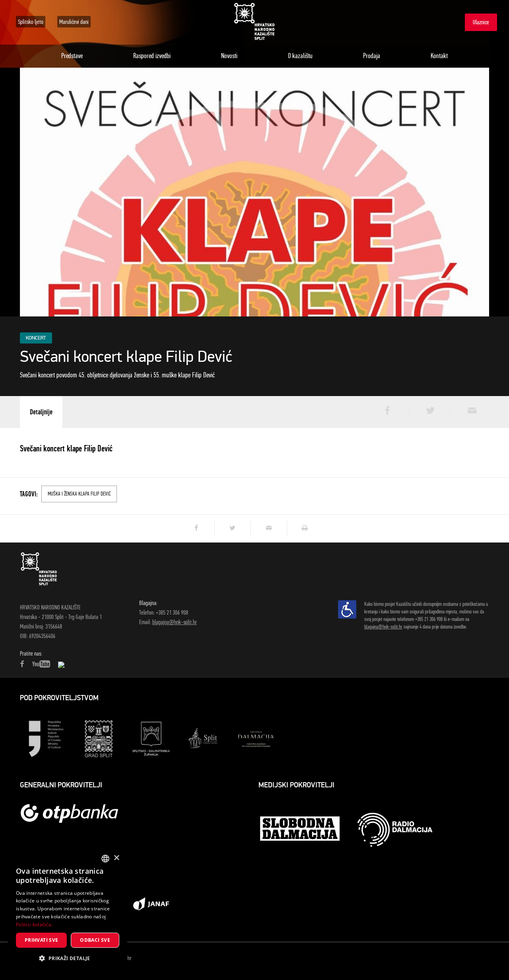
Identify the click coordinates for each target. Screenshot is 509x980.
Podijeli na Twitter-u (428, 410)
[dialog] (67, 910)
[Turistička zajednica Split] (203, 738)
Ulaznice (481, 22)
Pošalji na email (469, 410)
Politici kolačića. (34, 924)
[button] (67, 958)
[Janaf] (151, 903)
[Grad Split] (98, 738)
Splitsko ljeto (30, 21)
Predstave (72, 56)
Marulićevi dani (74, 21)
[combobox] (105, 859)
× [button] (116, 858)
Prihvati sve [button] (41, 940)
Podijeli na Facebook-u (386, 410)
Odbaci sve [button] (95, 940)
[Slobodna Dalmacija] (300, 829)
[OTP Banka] (73, 813)
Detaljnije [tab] (41, 411)
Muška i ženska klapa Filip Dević (79, 493)
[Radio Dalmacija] (395, 829)
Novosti (229, 56)
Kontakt (439, 56)
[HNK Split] (254, 21)
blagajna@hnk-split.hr (174, 622)
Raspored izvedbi (152, 56)
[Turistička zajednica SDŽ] (256, 738)
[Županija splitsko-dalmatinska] (151, 738)
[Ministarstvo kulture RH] (46, 738)
